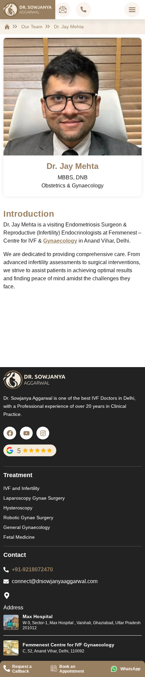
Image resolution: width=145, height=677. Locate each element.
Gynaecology (60, 241)
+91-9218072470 (32, 569)
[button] (132, 9)
